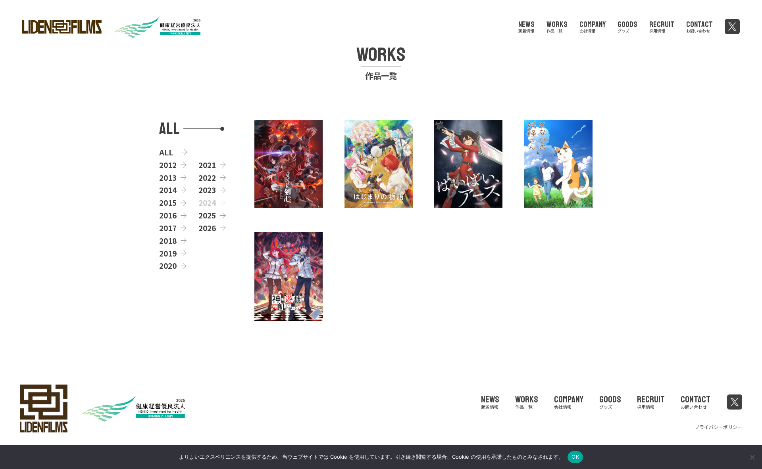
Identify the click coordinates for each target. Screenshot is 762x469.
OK (575, 457)
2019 (168, 253)
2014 (168, 190)
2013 (168, 177)
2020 (168, 265)
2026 (207, 228)
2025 (207, 215)
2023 (207, 190)
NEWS (526, 25)
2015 (168, 202)
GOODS (627, 25)
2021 (207, 165)
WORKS (557, 25)
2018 (168, 240)
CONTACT (699, 25)
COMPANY (592, 25)
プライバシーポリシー (718, 426)
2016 (168, 215)
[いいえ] (752, 457)
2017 (168, 228)
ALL (166, 152)
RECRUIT (661, 25)
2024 (207, 202)
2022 (207, 177)
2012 (168, 165)
